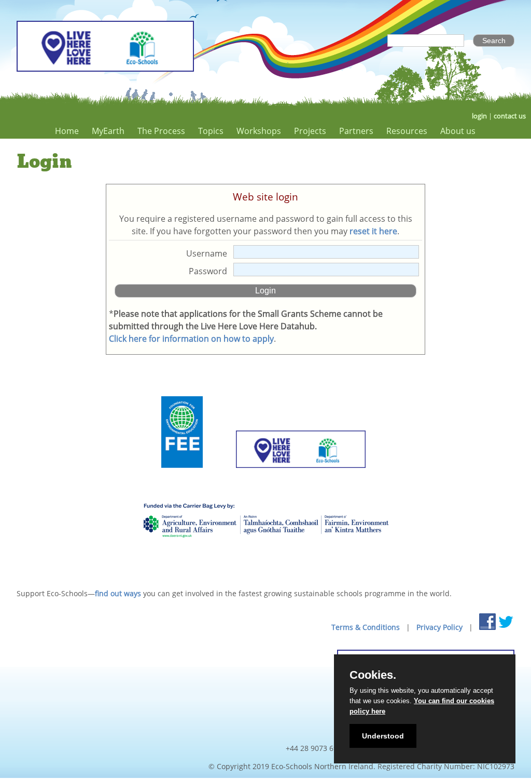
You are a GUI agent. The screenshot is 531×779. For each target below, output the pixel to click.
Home (67, 131)
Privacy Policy (439, 627)
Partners (356, 131)
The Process (161, 131)
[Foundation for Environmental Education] (182, 481)
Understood (383, 736)
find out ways (118, 593)
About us (458, 131)
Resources (406, 131)
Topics (210, 131)
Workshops (258, 131)
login (479, 116)
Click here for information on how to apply (191, 338)
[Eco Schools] (300, 481)
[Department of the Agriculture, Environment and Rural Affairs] (265, 555)
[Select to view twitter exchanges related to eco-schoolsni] (506, 621)
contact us (510, 116)
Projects (310, 131)
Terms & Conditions (365, 627)
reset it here (373, 231)
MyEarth (108, 131)
